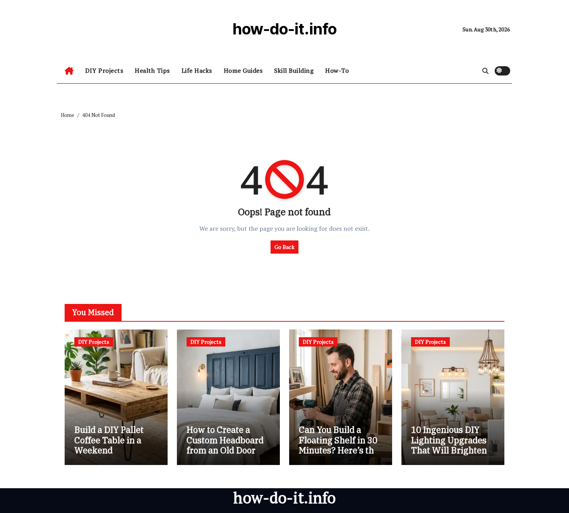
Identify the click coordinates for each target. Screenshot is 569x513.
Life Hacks (197, 70)
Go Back (284, 246)
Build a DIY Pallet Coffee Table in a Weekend (109, 440)
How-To (337, 70)
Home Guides (243, 70)
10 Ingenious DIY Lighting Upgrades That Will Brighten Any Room (449, 445)
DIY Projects (104, 70)
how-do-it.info (285, 28)
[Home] (69, 71)
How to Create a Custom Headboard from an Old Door (225, 440)
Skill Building (294, 70)
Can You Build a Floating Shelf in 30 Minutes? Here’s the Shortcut (339, 445)
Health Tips (152, 70)
